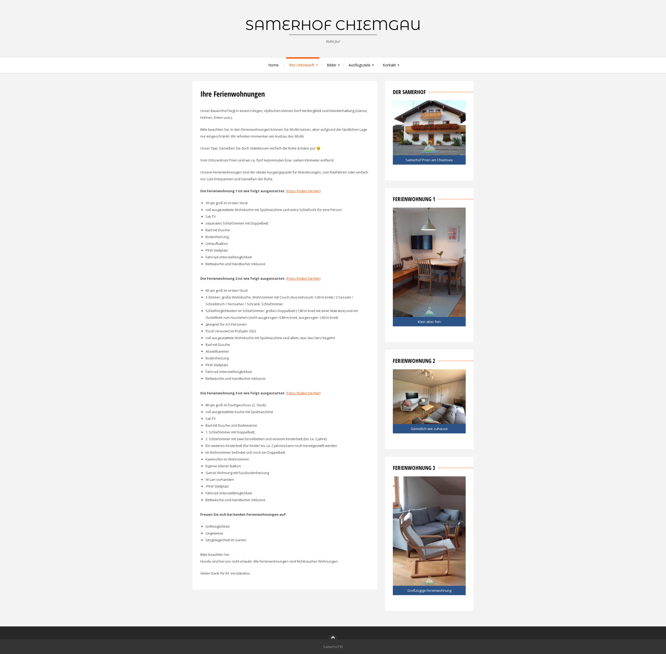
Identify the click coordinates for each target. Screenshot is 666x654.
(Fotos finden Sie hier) (303, 191)
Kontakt (389, 65)
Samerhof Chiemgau (333, 25)
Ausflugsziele (359, 65)
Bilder (331, 65)
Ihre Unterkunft (302, 65)
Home (273, 65)
